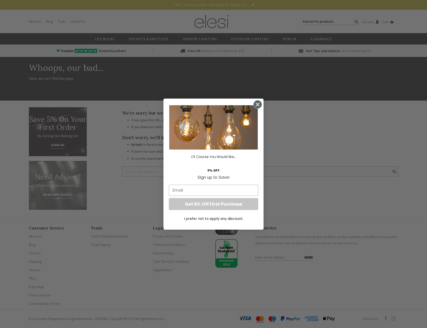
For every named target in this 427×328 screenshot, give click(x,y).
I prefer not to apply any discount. (213, 218)
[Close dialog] (258, 104)
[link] (213, 127)
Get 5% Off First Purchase (213, 204)
